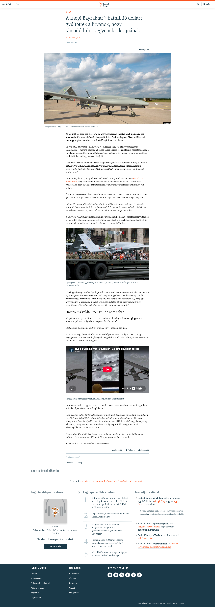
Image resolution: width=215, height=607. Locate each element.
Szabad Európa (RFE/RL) (76, 38)
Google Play (159, 501)
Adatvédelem (36, 579)
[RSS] (127, 575)
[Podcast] (133, 575)
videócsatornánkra (147, 538)
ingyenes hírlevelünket (149, 527)
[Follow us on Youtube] (110, 575)
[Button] (144, 49)
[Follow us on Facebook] (115, 575)
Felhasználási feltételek (40, 583)
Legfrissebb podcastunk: (47, 492)
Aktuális (72, 579)
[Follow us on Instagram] (121, 575)
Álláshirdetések (37, 588)
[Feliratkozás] (139, 575)
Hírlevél (206, 4)
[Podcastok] (198, 4)
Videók (72, 588)
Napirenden (74, 574)
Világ (68, 12)
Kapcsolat (35, 593)
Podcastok (73, 583)
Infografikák (74, 593)
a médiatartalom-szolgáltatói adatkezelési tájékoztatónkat (113, 481)
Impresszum (36, 598)
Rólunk (34, 574)
